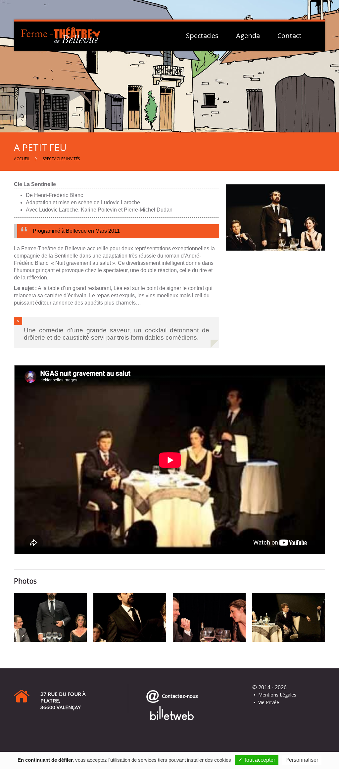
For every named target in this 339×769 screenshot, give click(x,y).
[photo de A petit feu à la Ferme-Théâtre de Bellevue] (50, 617)
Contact (289, 35)
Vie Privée (268, 702)
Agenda (248, 35)
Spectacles (202, 35)
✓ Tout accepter (256, 760)
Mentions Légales (277, 695)
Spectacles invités (61, 159)
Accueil (22, 159)
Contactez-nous (178, 696)
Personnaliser (301, 760)
